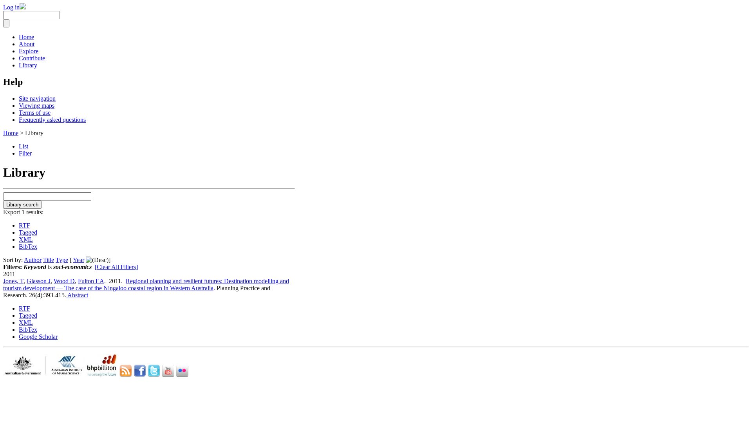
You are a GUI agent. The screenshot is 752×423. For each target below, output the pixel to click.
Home (26, 37)
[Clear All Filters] (116, 267)
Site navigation (37, 98)
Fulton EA (91, 281)
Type (62, 260)
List (23, 146)
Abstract (77, 295)
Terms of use (35, 112)
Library (28, 65)
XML (26, 239)
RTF (24, 225)
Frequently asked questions (52, 119)
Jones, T (13, 281)
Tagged (28, 232)
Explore (28, 51)
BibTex (28, 246)
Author (33, 260)
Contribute (32, 58)
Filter (25, 153)
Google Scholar (38, 336)
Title (48, 260)
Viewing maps (36, 105)
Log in (11, 7)
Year (78, 260)
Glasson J (39, 281)
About (26, 44)
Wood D (64, 281)
